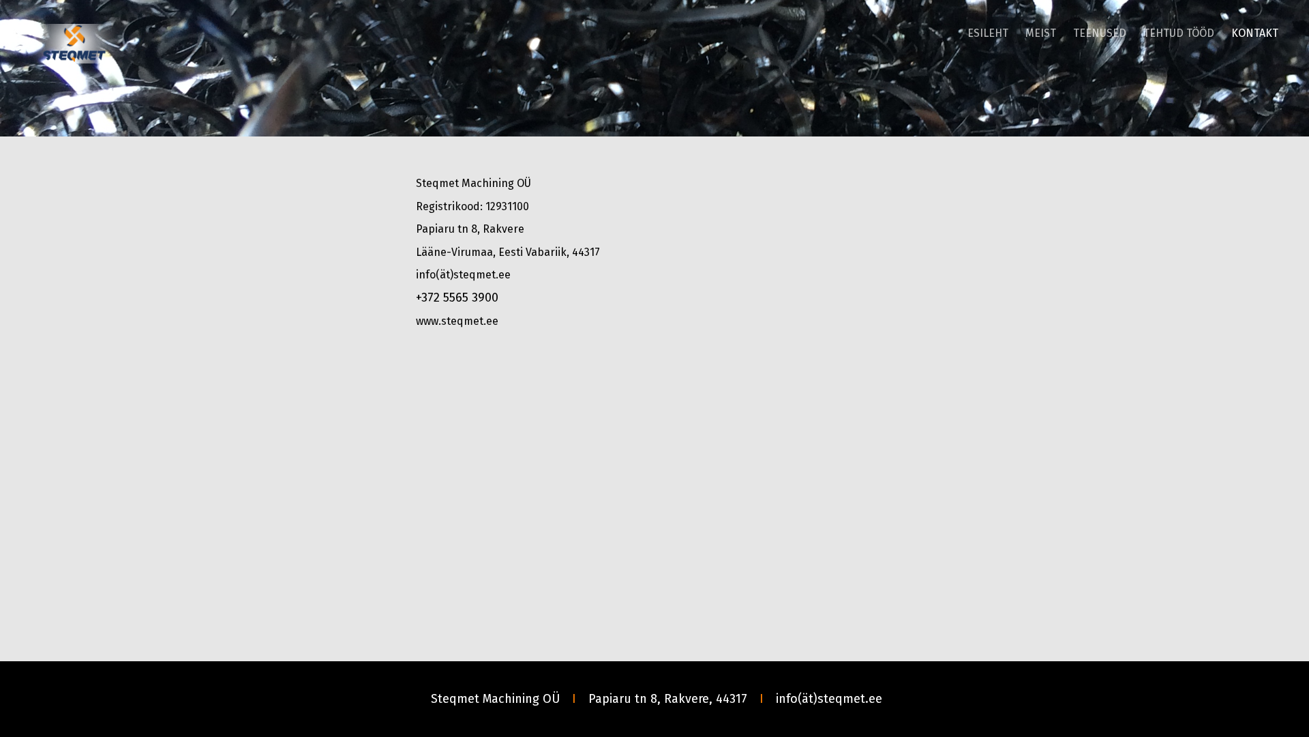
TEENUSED (1099, 33)
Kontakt (1254, 33)
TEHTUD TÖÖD (1178, 33)
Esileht (987, 33)
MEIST (1040, 33)
